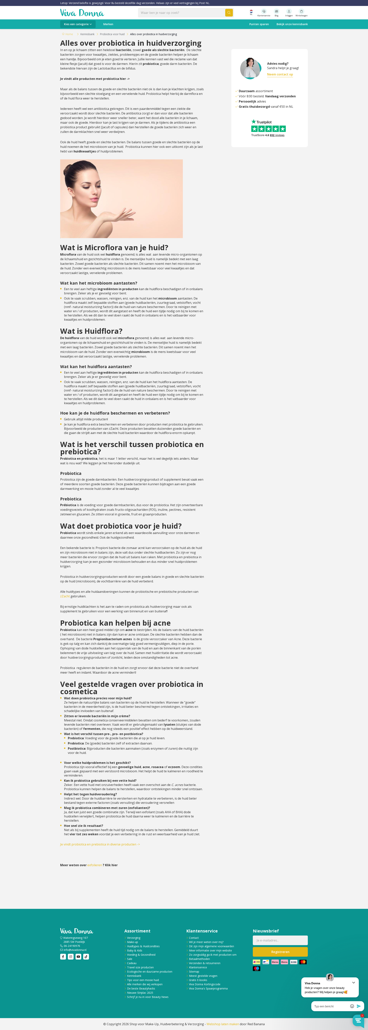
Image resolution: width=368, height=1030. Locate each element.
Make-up (132, 942)
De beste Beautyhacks (141, 988)
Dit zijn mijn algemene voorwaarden (211, 946)
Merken (108, 24)
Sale (129, 959)
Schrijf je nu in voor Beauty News (147, 997)
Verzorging (133, 938)
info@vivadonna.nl (75, 950)
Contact (194, 938)
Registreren (280, 952)
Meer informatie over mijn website (210, 950)
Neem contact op (280, 74)
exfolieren (94, 865)
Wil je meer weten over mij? (206, 942)
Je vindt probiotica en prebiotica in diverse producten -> (100, 844)
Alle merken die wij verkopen (145, 984)
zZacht (65, 596)
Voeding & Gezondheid (141, 954)
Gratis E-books (198, 980)
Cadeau (131, 963)
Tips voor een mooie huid (143, 980)
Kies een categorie (76, 24)
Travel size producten (140, 967)
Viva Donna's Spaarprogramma (208, 988)
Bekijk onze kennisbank (292, 24)
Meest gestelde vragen (203, 976)
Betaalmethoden (199, 959)
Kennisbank (134, 976)
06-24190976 (72, 946)
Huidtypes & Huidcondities (143, 946)
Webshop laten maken (223, 1024)
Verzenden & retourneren (204, 963)
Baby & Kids (134, 950)
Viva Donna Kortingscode (204, 984)
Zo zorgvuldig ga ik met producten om (213, 954)
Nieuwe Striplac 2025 (140, 992)
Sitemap (194, 971)
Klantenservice (198, 967)
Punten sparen (259, 24)
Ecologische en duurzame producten (149, 971)
